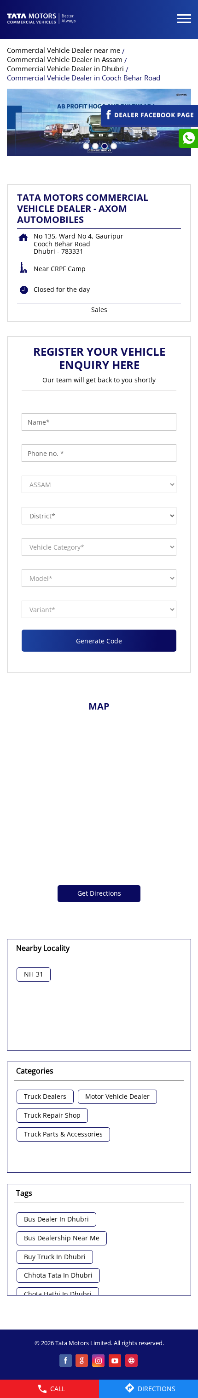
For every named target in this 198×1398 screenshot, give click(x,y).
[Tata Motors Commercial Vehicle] (41, 19)
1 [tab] (85, 145)
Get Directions (99, 893)
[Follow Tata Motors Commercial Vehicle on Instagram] (99, 1361)
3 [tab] (103, 145)
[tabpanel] (99, 122)
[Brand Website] (132, 1361)
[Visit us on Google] (82, 1361)
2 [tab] (94, 145)
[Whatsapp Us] (188, 138)
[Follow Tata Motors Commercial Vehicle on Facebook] (66, 1361)
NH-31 (33, 974)
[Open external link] (149, 122)
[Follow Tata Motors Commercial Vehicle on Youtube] (115, 1361)
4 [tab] (113, 145)
